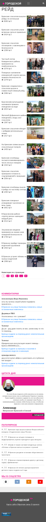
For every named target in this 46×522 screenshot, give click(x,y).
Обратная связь (23, 504)
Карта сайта (12, 504)
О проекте (35, 504)
